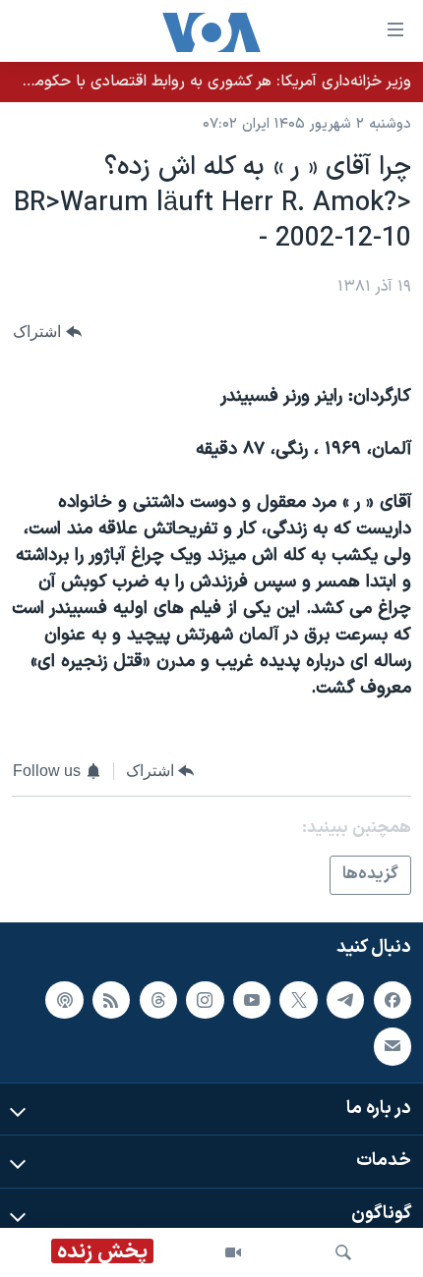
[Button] (47, 331)
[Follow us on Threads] (158, 1000)
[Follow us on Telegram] (345, 1000)
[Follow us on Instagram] (204, 1000)
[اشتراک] (392, 1046)
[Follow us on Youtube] (252, 1000)
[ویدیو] (233, 1252)
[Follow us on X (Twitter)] (298, 1000)
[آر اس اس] (111, 1000)
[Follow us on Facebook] (392, 1000)
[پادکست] (64, 1000)
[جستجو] (343, 1252)
